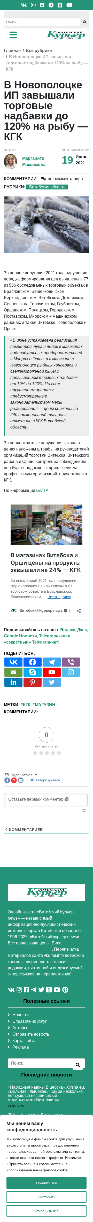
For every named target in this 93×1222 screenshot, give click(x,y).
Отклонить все (46, 1211)
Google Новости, (21, 636)
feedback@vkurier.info (30, 949)
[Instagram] (71, 672)
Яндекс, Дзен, (74, 630)
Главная (12, 50)
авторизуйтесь (47, 780)
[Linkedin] (13, 682)
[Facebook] (33, 662)
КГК (26, 704)
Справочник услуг (29, 1021)
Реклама (20, 1047)
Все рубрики (39, 50)
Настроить (46, 1197)
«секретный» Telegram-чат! (31, 642)
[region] (46, 1168)
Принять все (46, 1183)
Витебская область (47, 187)
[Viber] (71, 662)
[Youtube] (52, 672)
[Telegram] (52, 662)
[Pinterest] (33, 682)
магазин (45, 704)
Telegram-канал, (55, 636)
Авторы (19, 1028)
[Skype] (33, 672)
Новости (20, 1015)
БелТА (42, 490)
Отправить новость (30, 1034)
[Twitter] (52, 682)
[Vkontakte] (13, 662)
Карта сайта (23, 1040)
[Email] (13, 672)
